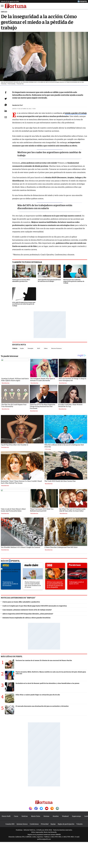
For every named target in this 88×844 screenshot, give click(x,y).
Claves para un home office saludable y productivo (21, 602)
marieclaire (33, 566)
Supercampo (76, 816)
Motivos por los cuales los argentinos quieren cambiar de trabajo (49, 153)
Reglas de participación (66, 824)
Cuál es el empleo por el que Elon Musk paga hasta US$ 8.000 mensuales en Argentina (34, 606)
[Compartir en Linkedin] (6, 111)
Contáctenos (34, 824)
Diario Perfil (6, 816)
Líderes (46, 348)
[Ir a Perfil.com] (82, 2)
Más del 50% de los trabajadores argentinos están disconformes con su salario (44, 206)
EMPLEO (4, 11)
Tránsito (79, 824)
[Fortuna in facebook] (36, 808)
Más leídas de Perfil (11, 656)
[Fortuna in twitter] (41, 808)
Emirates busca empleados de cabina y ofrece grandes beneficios (26, 617)
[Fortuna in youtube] (46, 808)
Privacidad (44, 824)
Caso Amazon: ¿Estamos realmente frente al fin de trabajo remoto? (27, 610)
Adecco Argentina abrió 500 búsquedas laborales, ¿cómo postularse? (27, 613)
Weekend (65, 816)
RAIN (38, 348)
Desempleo (30, 348)
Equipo (53, 824)
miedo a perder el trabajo (76, 113)
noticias (11, 566)
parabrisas (77, 566)
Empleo (22, 348)
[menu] (2, 5)
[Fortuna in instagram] (30, 808)
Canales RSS (9, 824)
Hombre (56, 816)
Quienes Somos (22, 824)
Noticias (25, 816)
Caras (16, 816)
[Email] (6, 117)
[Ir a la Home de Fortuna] (15, 6)
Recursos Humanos (56, 348)
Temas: (14, 348)
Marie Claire (35, 816)
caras (55, 566)
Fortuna (46, 816)
